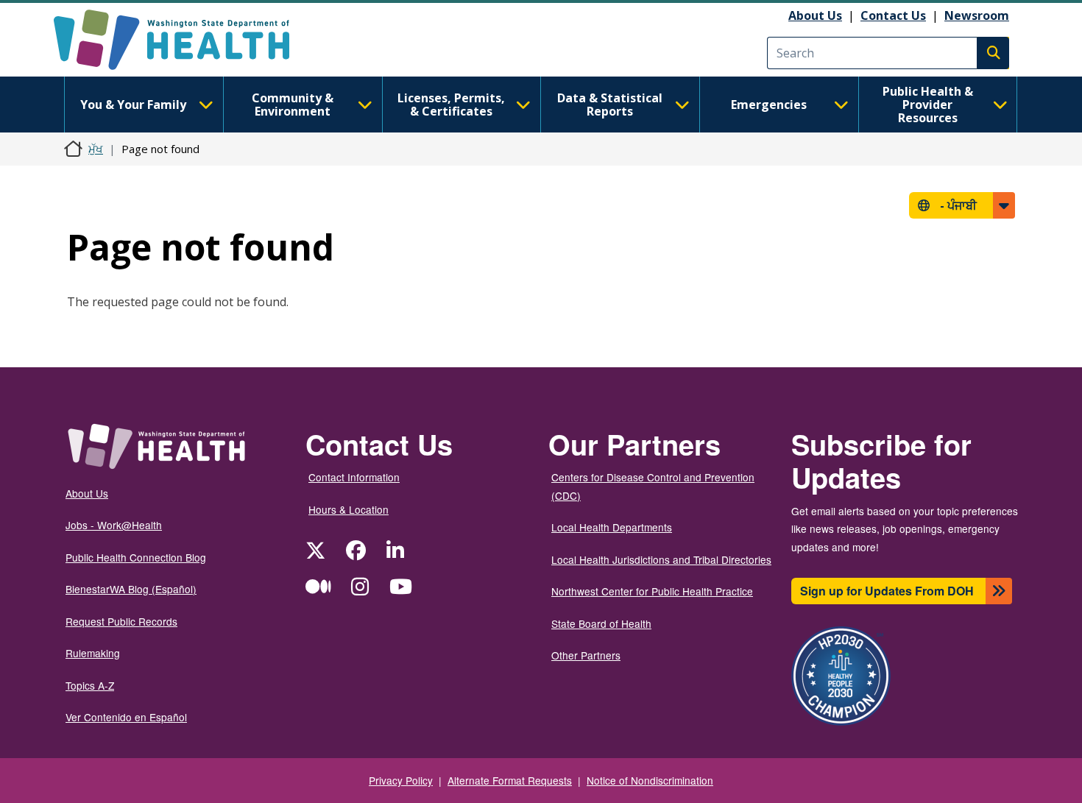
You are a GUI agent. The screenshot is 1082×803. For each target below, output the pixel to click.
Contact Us (893, 15)
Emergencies (769, 104)
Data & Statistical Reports (609, 104)
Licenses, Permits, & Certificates (451, 104)
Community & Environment (292, 104)
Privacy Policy (401, 780)
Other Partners (585, 655)
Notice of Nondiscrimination (650, 780)
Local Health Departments (611, 527)
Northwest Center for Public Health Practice (652, 591)
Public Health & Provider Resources (928, 104)
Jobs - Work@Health (114, 524)
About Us (815, 15)
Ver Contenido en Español (126, 717)
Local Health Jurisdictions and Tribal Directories (661, 559)
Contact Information (354, 477)
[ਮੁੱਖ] (184, 40)
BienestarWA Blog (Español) (131, 588)
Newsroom (976, 15)
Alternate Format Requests (510, 780)
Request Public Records (121, 621)
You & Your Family (133, 104)
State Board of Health (601, 623)
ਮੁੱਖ (95, 148)
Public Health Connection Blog (136, 557)
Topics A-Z (90, 685)
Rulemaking (93, 652)
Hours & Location (348, 509)
